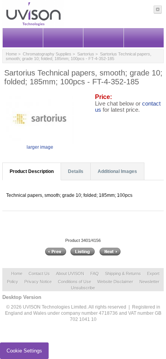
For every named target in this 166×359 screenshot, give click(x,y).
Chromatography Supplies (47, 54)
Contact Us (39, 273)
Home (11, 54)
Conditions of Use (74, 281)
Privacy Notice (38, 281)
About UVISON (70, 273)
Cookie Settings (24, 351)
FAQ (94, 273)
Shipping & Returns (123, 273)
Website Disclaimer (115, 281)
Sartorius (85, 54)
